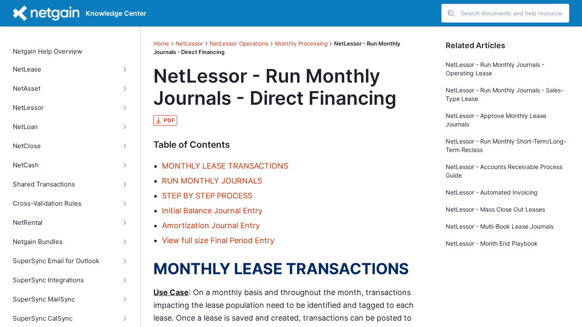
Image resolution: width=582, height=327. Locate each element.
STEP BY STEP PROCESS (207, 195)
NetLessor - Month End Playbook (492, 243)
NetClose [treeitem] (27, 146)
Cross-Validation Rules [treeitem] (47, 203)
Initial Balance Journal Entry (213, 210)
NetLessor (189, 43)
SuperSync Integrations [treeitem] (48, 280)
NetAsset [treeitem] (26, 88)
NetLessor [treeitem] (28, 108)
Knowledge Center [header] (116, 13)
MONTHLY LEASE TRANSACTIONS (225, 165)
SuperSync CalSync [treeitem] (42, 318)
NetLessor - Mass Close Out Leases (495, 209)
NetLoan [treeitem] (25, 127)
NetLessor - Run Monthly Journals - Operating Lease (495, 69)
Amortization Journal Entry (211, 225)
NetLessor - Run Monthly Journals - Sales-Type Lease (504, 94)
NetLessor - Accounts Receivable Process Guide (504, 171)
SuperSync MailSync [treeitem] (44, 299)
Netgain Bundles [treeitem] (38, 242)
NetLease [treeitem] (27, 69)
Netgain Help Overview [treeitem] (47, 51)
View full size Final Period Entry (218, 240)
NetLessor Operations (239, 43)
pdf (169, 120)
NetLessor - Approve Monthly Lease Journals (496, 120)
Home (161, 43)
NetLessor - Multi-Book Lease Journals (499, 226)
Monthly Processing (301, 43)
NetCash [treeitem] (26, 165)
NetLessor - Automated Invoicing (492, 192)
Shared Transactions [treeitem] (44, 184)
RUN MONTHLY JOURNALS (212, 180)
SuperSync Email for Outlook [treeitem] (56, 261)
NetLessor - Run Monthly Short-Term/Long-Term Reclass (506, 145)
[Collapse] (124, 69)
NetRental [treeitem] (28, 223)
